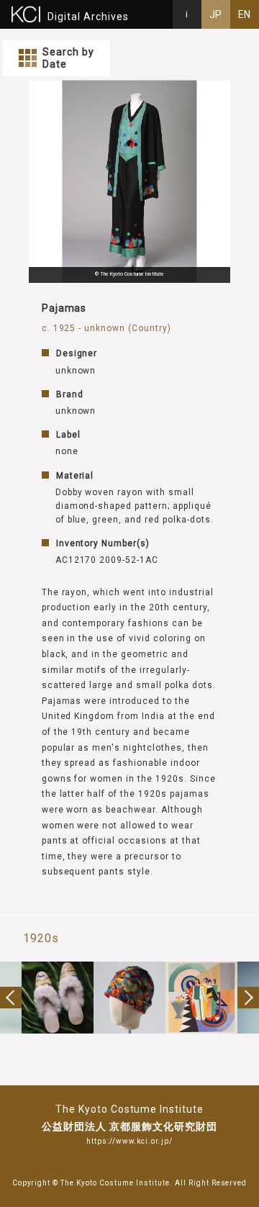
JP (216, 14)
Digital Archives (88, 16)
